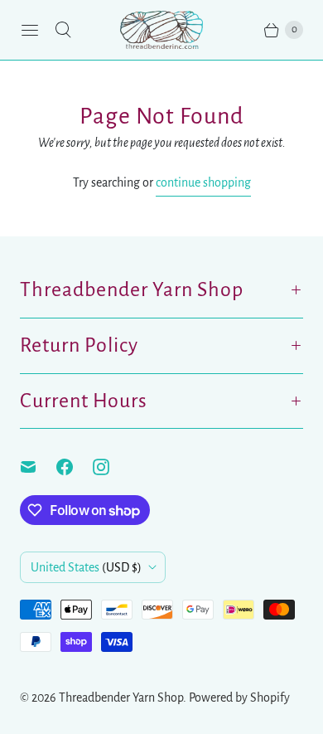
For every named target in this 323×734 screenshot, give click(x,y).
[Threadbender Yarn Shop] (161, 30)
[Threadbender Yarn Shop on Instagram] (111, 467)
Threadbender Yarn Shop (121, 697)
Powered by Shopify (239, 697)
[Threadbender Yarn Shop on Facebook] (74, 467)
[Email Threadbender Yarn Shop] (38, 467)
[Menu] (29, 30)
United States (86, 567)
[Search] (63, 30)
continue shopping (203, 182)
